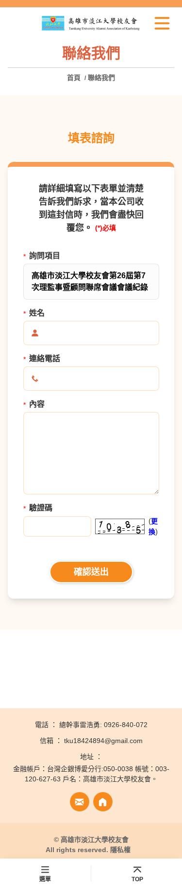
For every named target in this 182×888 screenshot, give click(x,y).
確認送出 (91, 572)
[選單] (162, 23)
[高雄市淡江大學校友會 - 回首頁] (91, 23)
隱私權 (120, 850)
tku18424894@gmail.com (103, 741)
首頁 (75, 77)
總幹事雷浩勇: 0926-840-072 (103, 725)
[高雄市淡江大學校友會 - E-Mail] (79, 801)
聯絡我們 (101, 77)
